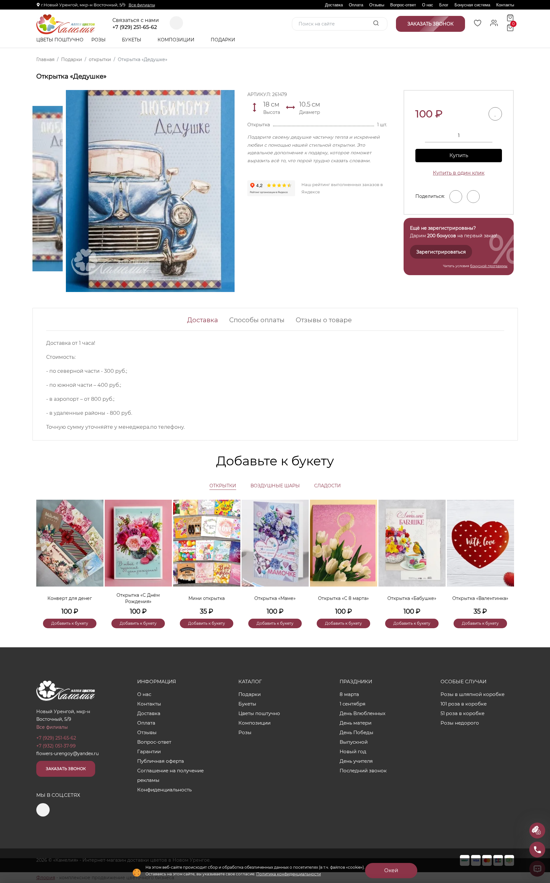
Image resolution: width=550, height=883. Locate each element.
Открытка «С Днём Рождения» (138, 598)
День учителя (356, 761)
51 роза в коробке (462, 713)
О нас (427, 5)
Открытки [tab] (222, 486)
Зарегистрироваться (441, 252)
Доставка (334, 5)
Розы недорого (460, 723)
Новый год (353, 751)
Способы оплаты (257, 320)
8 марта (349, 694)
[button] (506, 553)
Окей (391, 870)
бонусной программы (488, 266)
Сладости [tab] (327, 486)
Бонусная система (472, 5)
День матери (355, 723)
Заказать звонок (66, 768)
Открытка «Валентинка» (480, 598)
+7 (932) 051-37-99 (56, 746)
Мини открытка (206, 598)
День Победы (356, 732)
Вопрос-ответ (403, 5)
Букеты (132, 40)
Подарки (223, 40)
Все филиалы (142, 5)
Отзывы (376, 5)
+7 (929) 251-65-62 (134, 27)
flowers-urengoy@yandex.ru (67, 753)
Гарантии (149, 751)
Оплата (356, 5)
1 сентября (352, 704)
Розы (99, 40)
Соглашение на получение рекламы (170, 775)
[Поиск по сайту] (376, 23)
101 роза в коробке (464, 704)
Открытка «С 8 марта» (343, 598)
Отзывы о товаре (324, 320)
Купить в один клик (458, 173)
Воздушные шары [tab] (275, 486)
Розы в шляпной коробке (472, 694)
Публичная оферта (160, 761)
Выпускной (354, 742)
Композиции (177, 40)
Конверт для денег (69, 598)
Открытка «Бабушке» (411, 598)
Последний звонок (363, 771)
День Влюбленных (362, 713)
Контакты (505, 5)
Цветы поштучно (59, 40)
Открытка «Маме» (275, 598)
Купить (458, 155)
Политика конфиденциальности (288, 874)
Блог (443, 5)
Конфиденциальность (164, 790)
